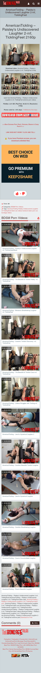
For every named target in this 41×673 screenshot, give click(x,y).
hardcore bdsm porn (28, 211)
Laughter (35, 209)
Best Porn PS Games (25, 651)
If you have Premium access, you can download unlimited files (22, 139)
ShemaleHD (31, 641)
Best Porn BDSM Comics (27, 649)
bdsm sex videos (17, 211)
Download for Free (26, 617)
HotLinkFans (33, 639)
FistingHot (7, 639)
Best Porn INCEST (10, 645)
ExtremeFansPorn (11, 641)
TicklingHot (15, 639)
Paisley (20, 209)
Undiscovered (27, 209)
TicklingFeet (7, 211)
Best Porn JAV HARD (23, 645)
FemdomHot (24, 639)
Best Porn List (15, 643)
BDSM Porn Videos (17, 207)
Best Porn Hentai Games (10, 649)
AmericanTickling (12, 209)
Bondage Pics (22, 641)
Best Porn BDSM (33, 643)
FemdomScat (6, 643)
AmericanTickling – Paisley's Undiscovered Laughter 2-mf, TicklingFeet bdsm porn (20, 601)
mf (2, 211)
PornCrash (24, 643)
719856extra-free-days (30, 110)
